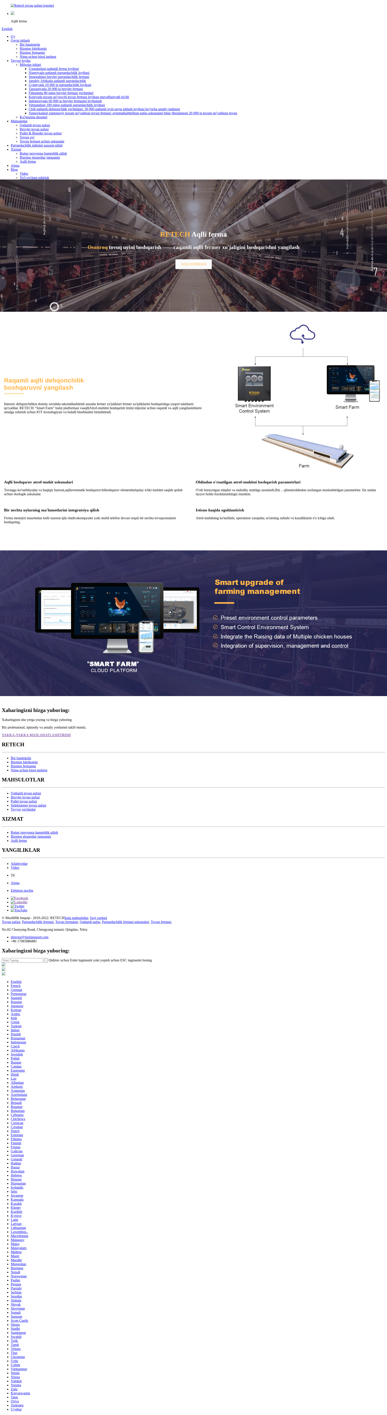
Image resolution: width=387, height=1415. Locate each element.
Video (24, 173)
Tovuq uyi (27, 137)
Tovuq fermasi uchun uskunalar (42, 141)
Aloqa (15, 165)
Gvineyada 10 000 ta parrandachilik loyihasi (60, 85)
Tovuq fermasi (161, 922)
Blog (14, 169)
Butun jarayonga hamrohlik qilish (43, 153)
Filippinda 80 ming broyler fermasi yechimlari (61, 93)
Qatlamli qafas (90, 922)
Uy (13, 36)
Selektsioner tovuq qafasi (28, 805)
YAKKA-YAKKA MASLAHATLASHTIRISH (36, 735)
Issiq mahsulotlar (76, 918)
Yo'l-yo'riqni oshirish (34, 178)
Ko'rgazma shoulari (33, 117)
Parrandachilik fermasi (38, 922)
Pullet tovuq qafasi (24, 801)
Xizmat (16, 149)
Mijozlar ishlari (30, 65)
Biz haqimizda (30, 44)
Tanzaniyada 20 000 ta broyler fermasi (56, 89)
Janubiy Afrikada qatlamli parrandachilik (57, 81)
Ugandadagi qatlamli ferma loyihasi (54, 69)
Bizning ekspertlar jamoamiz (40, 157)
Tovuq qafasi (11, 922)
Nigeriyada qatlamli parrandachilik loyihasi (59, 73)
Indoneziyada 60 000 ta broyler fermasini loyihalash (65, 101)
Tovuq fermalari (66, 922)
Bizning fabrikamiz (33, 48)
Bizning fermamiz (32, 52)
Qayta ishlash (20, 40)
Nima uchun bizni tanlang (38, 56)
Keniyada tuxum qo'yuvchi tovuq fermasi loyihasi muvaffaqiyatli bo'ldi (79, 97)
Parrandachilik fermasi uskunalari (125, 922)
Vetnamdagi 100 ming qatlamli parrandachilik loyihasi (67, 105)
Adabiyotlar (19, 863)
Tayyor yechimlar (23, 809)
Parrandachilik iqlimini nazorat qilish (36, 145)
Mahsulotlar (19, 121)
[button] (193, 264)
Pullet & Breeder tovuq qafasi (41, 133)
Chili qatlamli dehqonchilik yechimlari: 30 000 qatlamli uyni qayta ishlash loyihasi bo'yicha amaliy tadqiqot (104, 109)
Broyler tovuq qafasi (34, 129)
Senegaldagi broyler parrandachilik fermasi (59, 77)
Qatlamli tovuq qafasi (35, 125)
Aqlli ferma (28, 161)
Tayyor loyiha (20, 61)
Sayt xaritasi (98, 918)
